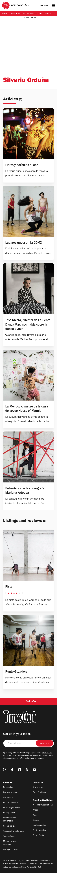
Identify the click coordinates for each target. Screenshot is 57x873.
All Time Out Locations (43, 805)
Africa (35, 810)
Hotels (48, 13)
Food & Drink (28, 13)
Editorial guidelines (11, 808)
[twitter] (27, 769)
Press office (8, 787)
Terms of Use (47, 753)
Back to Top (31, 701)
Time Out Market (40, 792)
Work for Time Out (11, 803)
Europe (36, 820)
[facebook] (19, 769)
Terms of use (8, 836)
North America (39, 825)
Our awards (8, 798)
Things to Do (15, 13)
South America (39, 830)
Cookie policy (9, 826)
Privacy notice (9, 813)
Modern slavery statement (10, 843)
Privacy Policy (12, 756)
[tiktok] (12, 769)
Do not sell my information (9, 819)
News (4, 13)
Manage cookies (10, 850)
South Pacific (38, 835)
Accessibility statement (13, 831)
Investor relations (10, 792)
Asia (34, 815)
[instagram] (4, 769)
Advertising (38, 787)
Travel (39, 13)
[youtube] (34, 769)
